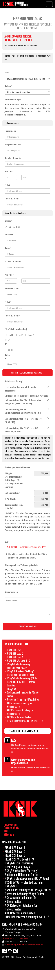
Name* (8, 247)
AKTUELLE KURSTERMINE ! (24, 731)
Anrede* (8, 220)
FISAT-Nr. (6, 342)
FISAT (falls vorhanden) (16, 329)
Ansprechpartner (13, 144)
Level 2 (20, 335)
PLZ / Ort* (9, 274)
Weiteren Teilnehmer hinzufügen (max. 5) (27, 372)
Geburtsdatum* (12, 288)
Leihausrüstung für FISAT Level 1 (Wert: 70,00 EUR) (23, 420)
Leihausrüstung (12, 492)
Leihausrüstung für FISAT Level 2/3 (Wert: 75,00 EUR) (21, 429)
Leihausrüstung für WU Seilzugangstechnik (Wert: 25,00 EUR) (23, 411)
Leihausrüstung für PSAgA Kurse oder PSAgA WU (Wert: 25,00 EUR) (23, 401)
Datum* (8, 85)
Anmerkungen (11, 591)
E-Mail (7, 185)
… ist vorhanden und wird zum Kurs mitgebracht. (21, 389)
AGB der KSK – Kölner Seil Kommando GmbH (25, 546)
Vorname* (9, 234)
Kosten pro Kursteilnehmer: (18, 467)
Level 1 (10, 335)
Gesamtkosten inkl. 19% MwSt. (14, 506)
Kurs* (7, 72)
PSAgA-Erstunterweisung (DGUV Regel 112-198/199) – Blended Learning (14, 480)
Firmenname (10, 130)
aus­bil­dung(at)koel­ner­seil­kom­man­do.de (24, 944)
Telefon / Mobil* (12, 315)
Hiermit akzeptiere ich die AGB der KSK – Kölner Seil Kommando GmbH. (27, 556)
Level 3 (31, 335)
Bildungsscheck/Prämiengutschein (21, 565)
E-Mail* (8, 302)
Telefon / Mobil (12, 198)
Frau (9, 226)
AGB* (7, 541)
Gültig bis (6, 356)
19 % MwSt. (10, 498)
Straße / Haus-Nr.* (13, 261)
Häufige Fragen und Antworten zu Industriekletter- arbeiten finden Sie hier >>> (30, 748)
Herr (18, 226)
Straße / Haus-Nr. (13, 157)
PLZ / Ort (9, 171)
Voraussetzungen (13, 99)
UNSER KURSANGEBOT (14, 841)
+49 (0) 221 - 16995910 (16, 938)
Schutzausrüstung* (14, 381)
